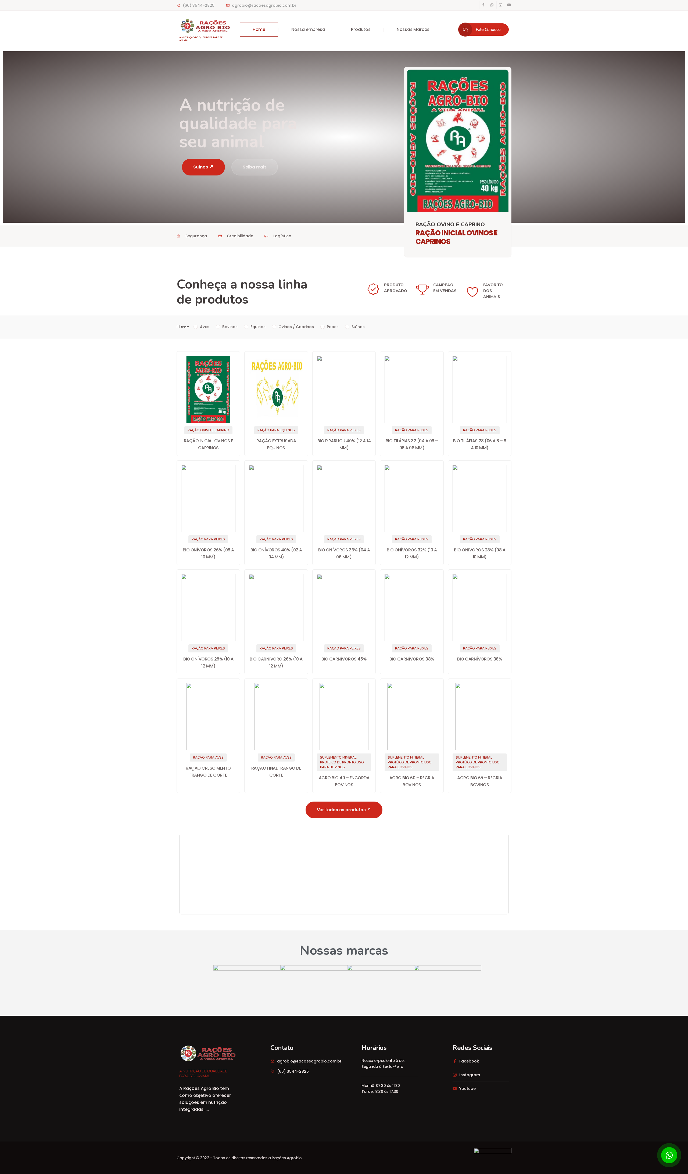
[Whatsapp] (492, 5)
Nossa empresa (308, 29)
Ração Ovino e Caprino (450, 224)
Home (259, 29)
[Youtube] (509, 5)
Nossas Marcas (413, 29)
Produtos (360, 29)
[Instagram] (500, 5)
